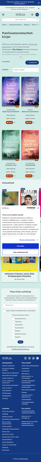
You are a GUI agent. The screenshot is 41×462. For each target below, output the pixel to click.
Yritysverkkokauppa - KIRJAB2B (28, 403)
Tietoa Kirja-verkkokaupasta (30, 365)
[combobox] (20, 19)
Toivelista (5, 398)
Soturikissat (5, 450)
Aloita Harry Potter (8, 434)
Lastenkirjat (19, 325)
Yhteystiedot (25, 368)
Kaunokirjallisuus (20, 318)
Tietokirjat (18, 322)
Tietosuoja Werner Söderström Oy (27, 396)
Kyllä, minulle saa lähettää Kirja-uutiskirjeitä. (20, 311)
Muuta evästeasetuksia (27, 240)
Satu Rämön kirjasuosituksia (10, 419)
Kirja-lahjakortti (7, 390)
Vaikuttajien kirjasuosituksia (10, 429)
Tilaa (20, 342)
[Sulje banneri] (38, 208)
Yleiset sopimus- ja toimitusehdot (27, 377)
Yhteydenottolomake (28, 411)
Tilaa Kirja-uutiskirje (8, 411)
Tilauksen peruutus (7, 378)
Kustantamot (25, 371)
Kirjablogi (5, 414)
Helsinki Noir (6, 431)
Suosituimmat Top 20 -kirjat (10, 437)
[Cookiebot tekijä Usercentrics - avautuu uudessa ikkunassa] (27, 208)
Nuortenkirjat (19, 328)
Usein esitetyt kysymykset (10, 385)
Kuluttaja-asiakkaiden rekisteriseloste (28, 381)
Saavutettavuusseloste (28, 389)
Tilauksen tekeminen (8, 365)
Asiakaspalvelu (6, 396)
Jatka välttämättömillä (20, 252)
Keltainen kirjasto (20, 334)
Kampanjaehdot (26, 399)
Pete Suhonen (10, 115)
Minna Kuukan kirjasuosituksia (6, 423)
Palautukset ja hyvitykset (9, 375)
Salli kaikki (20, 246)
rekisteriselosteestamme (20, 349)
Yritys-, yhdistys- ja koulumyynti (8, 381)
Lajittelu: (5, 69)
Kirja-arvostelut (7, 388)
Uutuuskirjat (8, 183)
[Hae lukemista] (37, 19)
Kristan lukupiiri (7, 426)
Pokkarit (17, 337)
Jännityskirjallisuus (7, 442)
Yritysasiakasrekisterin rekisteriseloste (28, 386)
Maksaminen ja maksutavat (10, 373)
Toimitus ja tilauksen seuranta (8, 369)
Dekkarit (17, 331)
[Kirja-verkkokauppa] (7, 358)
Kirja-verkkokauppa (21, 459)
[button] (3, 14)
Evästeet (24, 392)
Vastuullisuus (25, 373)
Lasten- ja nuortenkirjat (9, 445)
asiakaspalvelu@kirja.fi (28, 413)
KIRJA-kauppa (6, 393)
